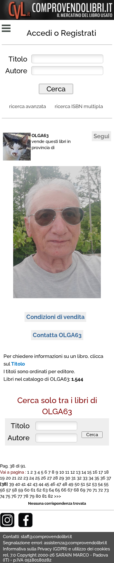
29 (61, 477)
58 (14, 489)
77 (20, 496)
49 (70, 484)
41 (23, 484)
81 (44, 496)
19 (2, 477)
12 (72, 472)
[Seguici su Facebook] (25, 525)
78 (25, 496)
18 (106, 472)
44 (41, 484)
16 (95, 472)
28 (55, 477)
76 (13, 496)
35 (96, 477)
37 (108, 477)
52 (88, 484)
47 (58, 484)
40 (17, 484)
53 (94, 484)
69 (82, 489)
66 (63, 489)
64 (51, 489)
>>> (57, 496)
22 (20, 477)
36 (102, 477)
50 (77, 484)
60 (27, 489)
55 (106, 484)
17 (101, 472)
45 (46, 484)
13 (78, 472)
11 (67, 472)
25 (37, 477)
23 (25, 477)
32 (79, 477)
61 (33, 489)
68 (76, 489)
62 (39, 489)
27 (49, 477)
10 (61, 472)
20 (8, 477)
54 (100, 484)
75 (8, 496)
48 (64, 484)
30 (67, 477)
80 (38, 496)
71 (95, 489)
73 (106, 489)
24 (31, 477)
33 (85, 477)
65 (57, 489)
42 (29, 484)
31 (73, 477)
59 (20, 489)
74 (2, 496)
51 (83, 484)
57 (8, 489)
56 (2, 489)
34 (91, 477)
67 (70, 489)
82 (50, 496)
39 (11, 484)
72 (100, 489)
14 (84, 472)
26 (43, 477)
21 (14, 477)
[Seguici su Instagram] (7, 525)
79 (32, 496)
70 (89, 489)
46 (52, 484)
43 (35, 484)
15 (89, 472)
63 (45, 489)
